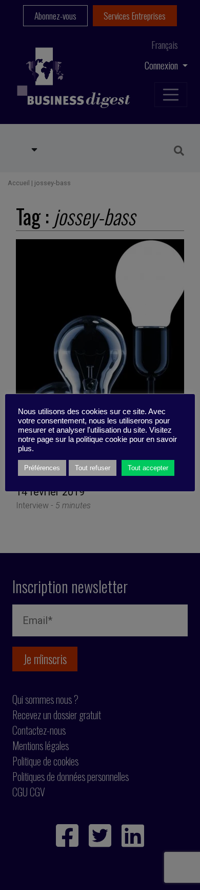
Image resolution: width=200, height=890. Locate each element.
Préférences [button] (42, 468)
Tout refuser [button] (92, 468)
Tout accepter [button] (148, 468)
